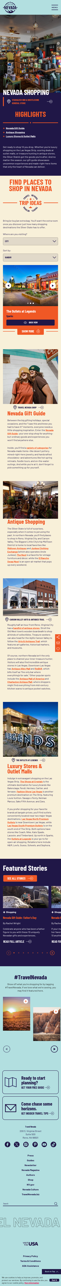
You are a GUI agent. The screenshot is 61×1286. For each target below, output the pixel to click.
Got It (54, 1280)
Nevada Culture (31, 1189)
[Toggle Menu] (55, 7)
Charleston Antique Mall (19, 681)
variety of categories (37, 447)
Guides (30, 1160)
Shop (30, 1179)
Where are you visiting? (15, 234)
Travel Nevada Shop (27, 407)
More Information (31, 1283)
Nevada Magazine (31, 1170)
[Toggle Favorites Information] (58, 649)
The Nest (21, 554)
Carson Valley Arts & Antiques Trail (27, 619)
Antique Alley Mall (21, 668)
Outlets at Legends (21, 838)
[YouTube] (44, 1144)
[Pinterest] (35, 1144)
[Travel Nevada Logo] (10, 7)
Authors (30, 1174)
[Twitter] (17, 1144)
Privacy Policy (30, 1256)
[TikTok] (53, 1144)
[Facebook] (7, 1144)
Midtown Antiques (17, 548)
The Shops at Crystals (31, 781)
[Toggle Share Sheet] (58, 637)
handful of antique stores (26, 628)
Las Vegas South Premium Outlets (25, 825)
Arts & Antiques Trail (29, 641)
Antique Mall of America (32, 678)
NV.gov (30, 1184)
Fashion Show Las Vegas (29, 791)
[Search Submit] (55, 1204)
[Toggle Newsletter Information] (58, 643)
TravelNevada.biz (30, 1194)
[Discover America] (30, 1244)
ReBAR (38, 668)
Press (31, 1155)
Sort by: (7, 250)
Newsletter (30, 1165)
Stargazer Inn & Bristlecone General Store (25, 101)
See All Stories (16, 878)
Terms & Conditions (30, 1261)
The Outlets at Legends (21, 311)
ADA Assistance (30, 1265)
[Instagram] (26, 1144)
